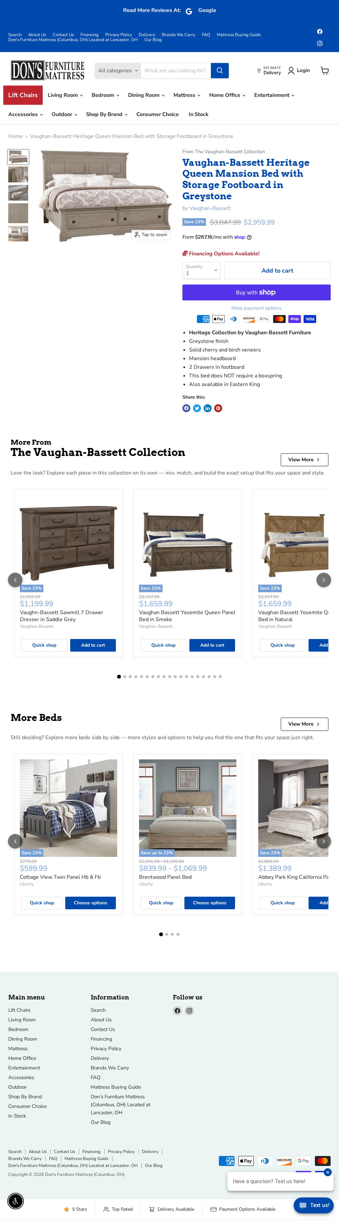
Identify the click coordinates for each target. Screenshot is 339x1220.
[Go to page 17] (209, 676)
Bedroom (104, 95)
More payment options (256, 308)
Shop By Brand (105, 114)
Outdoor (62, 114)
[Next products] (323, 580)
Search (15, 34)
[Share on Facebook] (186, 408)
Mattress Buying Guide (239, 34)
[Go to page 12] (180, 676)
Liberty (27, 884)
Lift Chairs (23, 95)
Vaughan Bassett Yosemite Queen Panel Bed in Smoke (187, 616)
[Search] (220, 70)
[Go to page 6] (147, 676)
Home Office (225, 95)
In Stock (199, 114)
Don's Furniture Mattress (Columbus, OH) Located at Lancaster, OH (73, 39)
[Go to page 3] (130, 676)
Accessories (23, 114)
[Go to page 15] (197, 676)
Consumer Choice (157, 114)
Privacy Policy (118, 34)
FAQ (206, 34)
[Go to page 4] (135, 676)
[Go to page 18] (214, 676)
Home (15, 136)
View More (301, 459)
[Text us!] (313, 1206)
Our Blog (153, 39)
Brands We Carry (178, 34)
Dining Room (144, 95)
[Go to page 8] (158, 676)
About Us (37, 34)
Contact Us (63, 34)
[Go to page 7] (152, 676)
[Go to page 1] (119, 677)
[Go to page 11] (175, 676)
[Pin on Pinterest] (218, 408)
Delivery (147, 34)
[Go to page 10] (169, 676)
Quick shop (44, 645)
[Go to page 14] (192, 676)
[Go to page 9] (164, 676)
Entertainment (272, 95)
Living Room (63, 95)
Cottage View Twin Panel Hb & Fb (60, 877)
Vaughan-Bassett (210, 208)
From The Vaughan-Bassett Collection (223, 152)
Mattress (185, 95)
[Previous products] (15, 580)
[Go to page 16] (203, 676)
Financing (89, 34)
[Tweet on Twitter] (197, 408)
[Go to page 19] (220, 676)
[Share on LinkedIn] (208, 408)
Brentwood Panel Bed (165, 877)
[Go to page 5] (141, 676)
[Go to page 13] (186, 676)
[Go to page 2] (124, 676)
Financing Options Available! (224, 253)
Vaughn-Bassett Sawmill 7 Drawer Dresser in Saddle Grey (61, 616)
